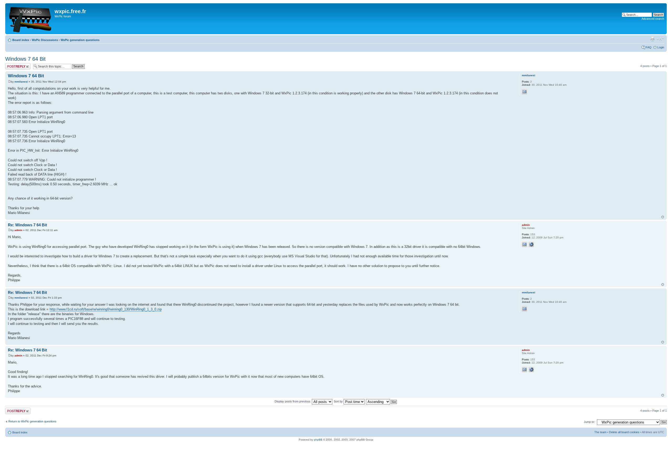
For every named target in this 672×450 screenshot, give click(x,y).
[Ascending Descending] (381, 401)
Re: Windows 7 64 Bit (27, 225)
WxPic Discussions (45, 40)
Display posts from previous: (293, 401)
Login (660, 47)
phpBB (318, 439)
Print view (652, 39)
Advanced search (653, 18)
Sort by (339, 401)
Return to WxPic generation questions (32, 421)
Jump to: (589, 421)
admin (18, 230)
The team (600, 432)
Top (662, 217)
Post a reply (12, 64)
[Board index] (31, 18)
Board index (20, 40)
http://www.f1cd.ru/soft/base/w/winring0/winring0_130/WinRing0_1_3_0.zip (106, 309)
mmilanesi (21, 81)
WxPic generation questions (80, 40)
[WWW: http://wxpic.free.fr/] (531, 244)
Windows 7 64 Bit (25, 59)
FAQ (649, 47)
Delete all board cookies (624, 432)
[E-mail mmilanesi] (524, 91)
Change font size (660, 39)
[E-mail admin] (524, 244)
